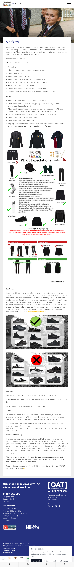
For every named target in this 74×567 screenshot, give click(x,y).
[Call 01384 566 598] (28, 564)
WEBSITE (27, 468)
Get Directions (9, 506)
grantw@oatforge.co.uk (37, 312)
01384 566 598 (11, 494)
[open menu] (69, 4)
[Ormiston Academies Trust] (57, 487)
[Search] (65, 564)
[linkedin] (56, 506)
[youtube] (52, 506)
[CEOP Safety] (9, 527)
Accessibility (8, 553)
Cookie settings (9, 550)
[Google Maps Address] (46, 564)
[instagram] (49, 506)
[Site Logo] (8, 4)
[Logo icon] (3, 559)
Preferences (63, 561)
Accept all (36, 561)
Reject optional (50, 561)
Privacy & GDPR (9, 548)
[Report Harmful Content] (32, 527)
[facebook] (59, 506)
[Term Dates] (9, 564)
